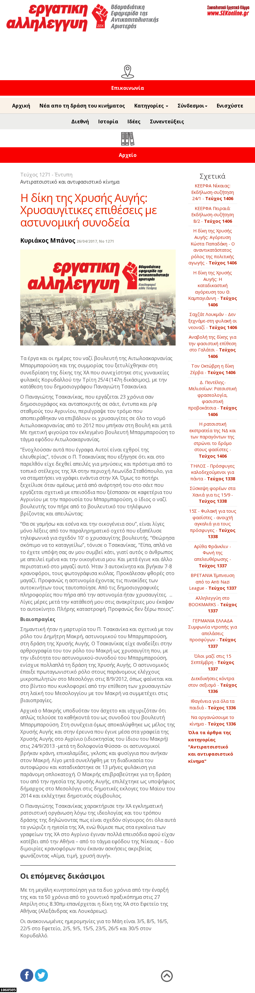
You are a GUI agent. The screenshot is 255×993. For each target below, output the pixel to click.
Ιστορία (108, 121)
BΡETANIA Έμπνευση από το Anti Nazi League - (212, 581)
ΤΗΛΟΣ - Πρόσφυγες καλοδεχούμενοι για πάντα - (212, 472)
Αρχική (21, 105)
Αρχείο (128, 155)
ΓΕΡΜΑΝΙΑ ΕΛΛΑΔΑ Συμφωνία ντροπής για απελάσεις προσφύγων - (212, 633)
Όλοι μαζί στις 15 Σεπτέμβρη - (212, 662)
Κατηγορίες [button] (149, 105)
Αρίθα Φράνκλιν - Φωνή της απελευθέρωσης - (212, 556)
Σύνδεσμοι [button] (191, 105)
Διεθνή (80, 121)
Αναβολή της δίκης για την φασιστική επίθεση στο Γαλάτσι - (212, 346)
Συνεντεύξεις (167, 121)
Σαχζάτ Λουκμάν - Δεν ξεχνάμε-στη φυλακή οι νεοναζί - (212, 320)
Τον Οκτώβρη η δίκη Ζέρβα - (212, 369)
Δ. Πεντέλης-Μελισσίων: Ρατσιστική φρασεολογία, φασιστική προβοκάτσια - (212, 398)
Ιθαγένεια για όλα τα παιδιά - (212, 704)
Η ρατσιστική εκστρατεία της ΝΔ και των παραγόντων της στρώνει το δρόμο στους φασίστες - (212, 440)
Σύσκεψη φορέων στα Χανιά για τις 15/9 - (212, 494)
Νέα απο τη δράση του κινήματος (82, 105)
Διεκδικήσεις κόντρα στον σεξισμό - (212, 684)
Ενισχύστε (230, 105)
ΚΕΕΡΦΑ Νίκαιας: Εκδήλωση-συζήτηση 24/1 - (212, 192)
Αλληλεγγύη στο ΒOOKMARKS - (212, 604)
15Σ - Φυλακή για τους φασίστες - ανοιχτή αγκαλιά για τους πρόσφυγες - (212, 523)
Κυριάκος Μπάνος (47, 240)
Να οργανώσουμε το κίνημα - (213, 720)
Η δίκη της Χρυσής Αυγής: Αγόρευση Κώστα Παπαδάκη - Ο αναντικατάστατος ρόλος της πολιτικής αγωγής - (212, 247)
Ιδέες (134, 121)
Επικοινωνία (127, 88)
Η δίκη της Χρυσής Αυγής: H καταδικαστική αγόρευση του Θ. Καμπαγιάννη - (212, 289)
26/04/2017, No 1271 (95, 241)
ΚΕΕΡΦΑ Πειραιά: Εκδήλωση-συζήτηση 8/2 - (212, 214)
